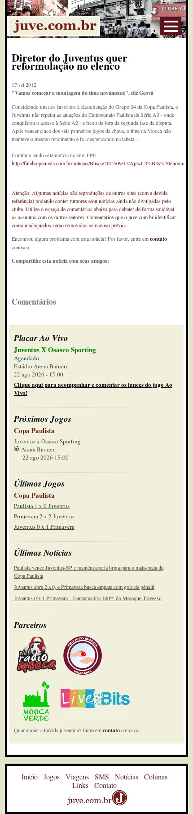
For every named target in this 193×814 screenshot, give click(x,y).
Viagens (77, 776)
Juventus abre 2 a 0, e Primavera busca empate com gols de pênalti (84, 586)
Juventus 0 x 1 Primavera (44, 526)
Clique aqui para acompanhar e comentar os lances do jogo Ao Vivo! (93, 388)
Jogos (52, 776)
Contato (105, 785)
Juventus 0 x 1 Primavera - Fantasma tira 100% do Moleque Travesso (88, 598)
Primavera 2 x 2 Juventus (44, 516)
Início (30, 776)
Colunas (155, 776)
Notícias (126, 776)
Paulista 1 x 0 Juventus (42, 506)
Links (80, 785)
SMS (102, 776)
